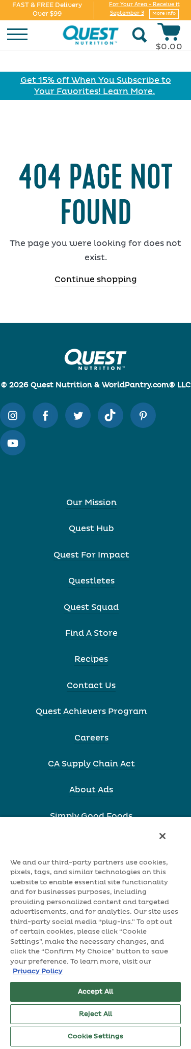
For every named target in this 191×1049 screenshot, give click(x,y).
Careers (91, 738)
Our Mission (91, 503)
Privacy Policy (38, 971)
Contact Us (91, 686)
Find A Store (91, 633)
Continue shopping (95, 279)
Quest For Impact (91, 555)
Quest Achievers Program (91, 711)
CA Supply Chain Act (91, 764)
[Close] (162, 836)
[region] (95, 932)
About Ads (91, 790)
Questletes (91, 581)
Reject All (95, 1014)
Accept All (95, 992)
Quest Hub (91, 528)
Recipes (91, 659)
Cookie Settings (96, 1036)
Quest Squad (91, 607)
